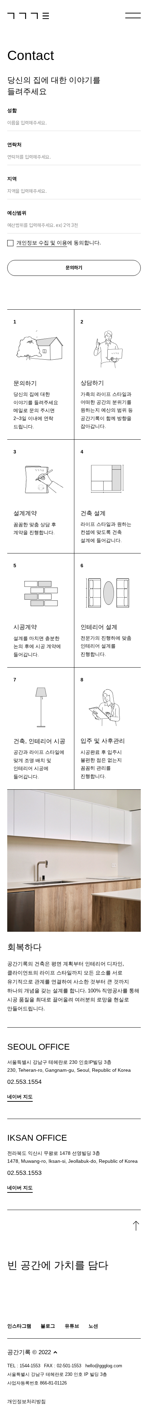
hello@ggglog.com (103, 1365)
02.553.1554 (24, 1081)
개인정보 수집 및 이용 (42, 243)
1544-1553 (30, 1365)
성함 (12, 110)
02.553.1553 (24, 1172)
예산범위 (17, 213)
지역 (12, 178)
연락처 (14, 144)
